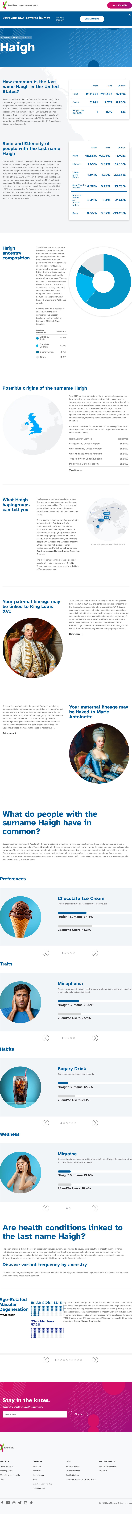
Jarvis (50, 551)
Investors (37, 1466)
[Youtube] (8, 1504)
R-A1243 (57, 523)
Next (95, 953)
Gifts (2, 1480)
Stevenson (74, 551)
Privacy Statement (73, 1471)
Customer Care (39, 1488)
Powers (65, 551)
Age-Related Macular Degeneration (85, 1321)
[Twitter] (19, 1504)
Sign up (78, 1414)
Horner (61, 548)
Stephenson (70, 548)
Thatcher (41, 554)
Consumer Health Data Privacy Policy (81, 1480)
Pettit (54, 548)
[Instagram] (14, 1504)
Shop (119, 5)
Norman (57, 551)
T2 (72, 563)
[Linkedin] (25, 1504)
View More (74, 470)
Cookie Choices (72, 1475)
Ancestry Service (7, 1471)
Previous (46, 953)
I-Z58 (67, 536)
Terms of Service (73, 1466)
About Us (37, 1471)
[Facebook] (2, 1504)
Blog (35, 1480)
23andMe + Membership (10, 1475)
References (74, 634)
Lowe (45, 551)
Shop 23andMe (92, 19)
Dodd (39, 551)
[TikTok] (31, 1504)
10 (81, 1360)
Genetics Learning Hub (42, 1484)
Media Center (38, 1475)
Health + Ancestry (7, 1466)
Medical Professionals (108, 1466)
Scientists (103, 1471)
